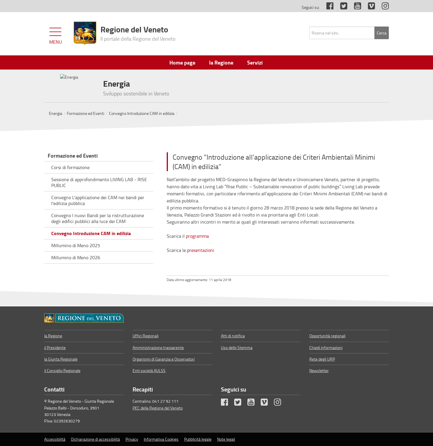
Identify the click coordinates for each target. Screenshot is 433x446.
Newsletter (319, 370)
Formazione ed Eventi (85, 113)
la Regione (53, 335)
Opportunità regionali (327, 335)
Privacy (131, 439)
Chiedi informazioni (326, 347)
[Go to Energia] (84, 318)
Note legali (226, 439)
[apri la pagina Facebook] (326, 7)
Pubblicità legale (197, 439)
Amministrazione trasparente (158, 347)
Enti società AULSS (149, 370)
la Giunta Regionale (60, 359)
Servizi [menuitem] (255, 62)
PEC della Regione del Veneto (158, 408)
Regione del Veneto (138, 32)
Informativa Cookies (161, 439)
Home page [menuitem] (182, 62)
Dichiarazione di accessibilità (95, 439)
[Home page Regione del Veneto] (85, 33)
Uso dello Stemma (236, 347)
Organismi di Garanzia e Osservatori (164, 359)
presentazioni (200, 250)
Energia (55, 113)
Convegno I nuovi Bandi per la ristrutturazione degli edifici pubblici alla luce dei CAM (97, 218)
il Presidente (55, 347)
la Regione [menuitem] (221, 62)
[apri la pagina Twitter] (340, 7)
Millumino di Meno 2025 (75, 245)
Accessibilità (54, 439)
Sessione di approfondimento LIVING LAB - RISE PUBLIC (99, 182)
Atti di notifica (233, 335)
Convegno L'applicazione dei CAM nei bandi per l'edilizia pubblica (97, 200)
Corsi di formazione (70, 167)
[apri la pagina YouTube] (354, 7)
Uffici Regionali (145, 335)
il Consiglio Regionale (62, 370)
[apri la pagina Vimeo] (368, 7)
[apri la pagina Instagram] (382, 7)
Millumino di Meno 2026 (75, 257)
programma (197, 236)
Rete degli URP (322, 359)
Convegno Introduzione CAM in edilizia (141, 113)
